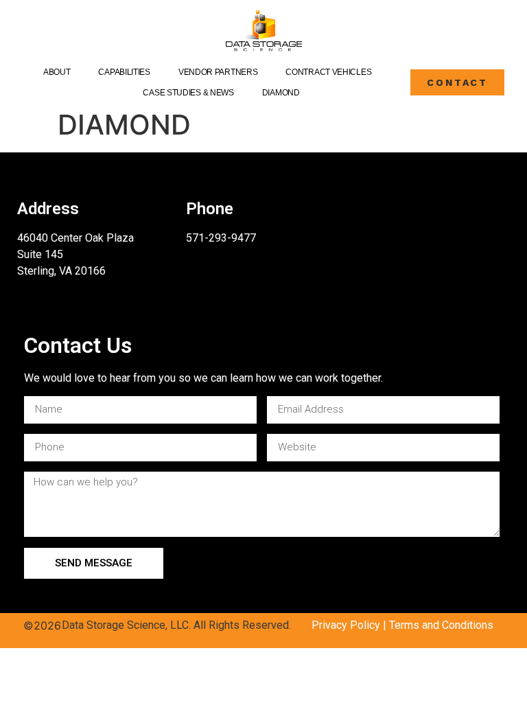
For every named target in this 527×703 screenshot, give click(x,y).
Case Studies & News (188, 92)
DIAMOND (281, 92)
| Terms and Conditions (436, 625)
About (57, 72)
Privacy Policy (346, 625)
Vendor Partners (218, 72)
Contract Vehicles (328, 72)
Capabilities (124, 72)
